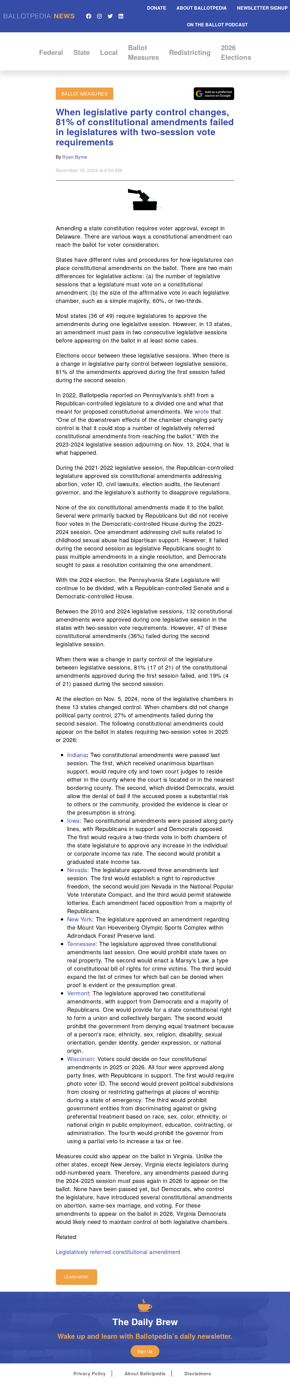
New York (79, 919)
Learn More (76, 1277)
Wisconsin (80, 1059)
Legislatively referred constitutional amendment (118, 1252)
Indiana (76, 755)
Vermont (78, 993)
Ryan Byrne (75, 157)
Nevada (77, 870)
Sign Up (144, 1351)
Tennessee (81, 944)
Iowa (73, 820)
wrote (202, 411)
